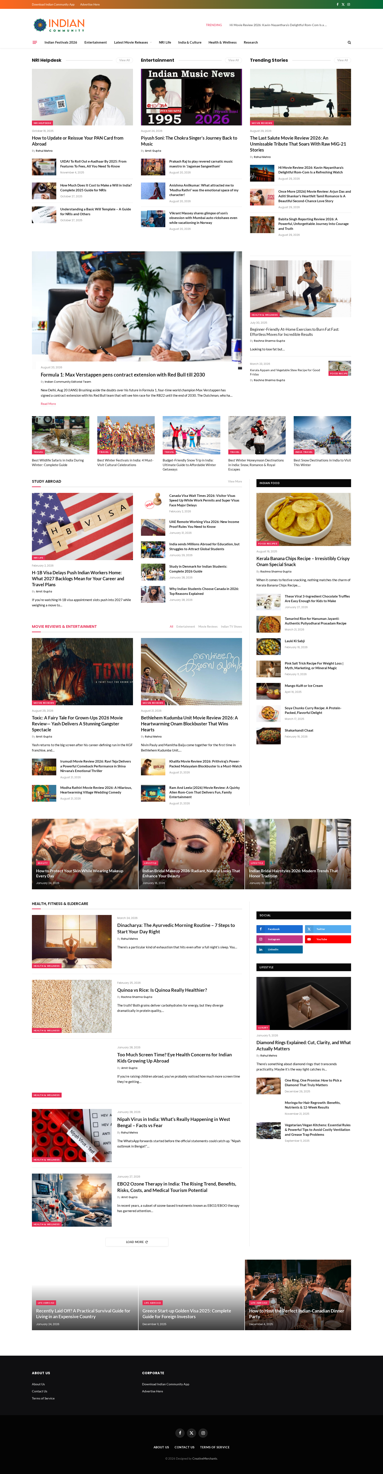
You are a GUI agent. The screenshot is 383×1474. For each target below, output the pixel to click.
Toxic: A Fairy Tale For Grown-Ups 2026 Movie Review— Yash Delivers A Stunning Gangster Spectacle (77, 723)
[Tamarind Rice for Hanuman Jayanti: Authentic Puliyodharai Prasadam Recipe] (268, 624)
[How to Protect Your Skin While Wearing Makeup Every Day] (85, 854)
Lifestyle (150, 863)
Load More (135, 1242)
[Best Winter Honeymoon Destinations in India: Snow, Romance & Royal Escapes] (257, 435)
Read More (48, 403)
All (171, 626)
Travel (38, 452)
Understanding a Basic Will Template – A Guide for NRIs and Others (95, 211)
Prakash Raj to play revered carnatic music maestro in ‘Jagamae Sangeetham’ (201, 163)
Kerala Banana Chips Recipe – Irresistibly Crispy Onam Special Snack (303, 561)
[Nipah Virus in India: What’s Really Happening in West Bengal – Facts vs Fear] (72, 1135)
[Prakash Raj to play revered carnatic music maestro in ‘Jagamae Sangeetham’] (153, 167)
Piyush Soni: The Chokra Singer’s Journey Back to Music (189, 140)
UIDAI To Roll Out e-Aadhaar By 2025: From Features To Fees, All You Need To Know (93, 163)
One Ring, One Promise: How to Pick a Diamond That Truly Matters (313, 1082)
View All (124, 60)
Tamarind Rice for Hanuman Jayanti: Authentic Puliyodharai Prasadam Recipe (315, 621)
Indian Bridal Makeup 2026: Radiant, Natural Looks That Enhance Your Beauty (191, 873)
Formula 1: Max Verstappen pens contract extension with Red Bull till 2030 (123, 375)
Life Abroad (46, 1303)
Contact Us (39, 1391)
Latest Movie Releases (131, 42)
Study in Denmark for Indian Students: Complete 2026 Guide (198, 568)
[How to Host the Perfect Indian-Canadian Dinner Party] (298, 1295)
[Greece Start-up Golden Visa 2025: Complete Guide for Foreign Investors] (192, 1295)
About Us (38, 1384)
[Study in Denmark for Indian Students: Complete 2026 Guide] (153, 572)
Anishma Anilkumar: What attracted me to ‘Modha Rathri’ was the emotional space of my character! (203, 190)
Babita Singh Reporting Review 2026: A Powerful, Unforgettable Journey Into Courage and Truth (313, 224)
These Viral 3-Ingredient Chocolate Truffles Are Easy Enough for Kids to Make (317, 598)
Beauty (43, 863)
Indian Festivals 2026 (61, 42)
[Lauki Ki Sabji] (268, 646)
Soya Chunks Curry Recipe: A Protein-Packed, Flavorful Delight (313, 710)
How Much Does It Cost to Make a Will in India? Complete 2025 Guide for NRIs (96, 187)
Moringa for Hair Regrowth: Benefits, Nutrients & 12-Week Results (312, 1105)
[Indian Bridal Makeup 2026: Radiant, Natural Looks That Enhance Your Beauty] (192, 854)
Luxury (263, 1027)
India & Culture (189, 42)
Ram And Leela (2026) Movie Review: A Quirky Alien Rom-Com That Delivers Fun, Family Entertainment (204, 792)
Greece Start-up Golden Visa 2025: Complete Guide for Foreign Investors (187, 1313)
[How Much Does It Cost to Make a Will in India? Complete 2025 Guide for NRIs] (44, 191)
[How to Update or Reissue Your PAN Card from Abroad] (82, 97)
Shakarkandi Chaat (299, 730)
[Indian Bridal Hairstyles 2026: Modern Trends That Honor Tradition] (298, 854)
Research (251, 42)
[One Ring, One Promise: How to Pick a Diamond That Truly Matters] (268, 1086)
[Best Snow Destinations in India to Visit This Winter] (322, 435)
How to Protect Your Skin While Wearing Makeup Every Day (79, 873)
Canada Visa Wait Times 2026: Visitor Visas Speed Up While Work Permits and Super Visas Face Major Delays (204, 500)
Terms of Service (43, 1398)
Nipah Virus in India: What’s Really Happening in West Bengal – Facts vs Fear (173, 1122)
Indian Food (269, 483)
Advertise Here (90, 4)
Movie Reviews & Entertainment (64, 626)
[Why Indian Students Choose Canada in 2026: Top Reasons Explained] (153, 594)
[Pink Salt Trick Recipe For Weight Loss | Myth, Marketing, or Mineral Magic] (268, 669)
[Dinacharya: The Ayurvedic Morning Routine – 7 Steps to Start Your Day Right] (72, 941)
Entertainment (95, 42)
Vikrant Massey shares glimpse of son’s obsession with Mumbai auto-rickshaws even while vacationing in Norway (203, 218)
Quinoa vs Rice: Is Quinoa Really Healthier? (162, 990)
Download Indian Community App (53, 4)
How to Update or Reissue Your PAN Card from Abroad (77, 140)
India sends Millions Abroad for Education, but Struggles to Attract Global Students (204, 546)
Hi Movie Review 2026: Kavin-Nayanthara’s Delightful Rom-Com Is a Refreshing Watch (279, 25)
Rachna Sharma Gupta (269, 341)
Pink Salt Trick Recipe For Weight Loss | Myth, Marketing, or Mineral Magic (314, 665)
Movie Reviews (262, 123)
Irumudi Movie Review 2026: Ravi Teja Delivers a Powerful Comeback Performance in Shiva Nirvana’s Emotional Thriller (95, 766)
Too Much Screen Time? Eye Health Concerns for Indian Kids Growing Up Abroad (174, 1058)
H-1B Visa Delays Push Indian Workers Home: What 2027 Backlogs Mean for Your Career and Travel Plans (78, 578)
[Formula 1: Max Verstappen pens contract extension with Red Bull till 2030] (137, 310)
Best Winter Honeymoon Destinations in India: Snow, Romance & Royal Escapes (256, 464)
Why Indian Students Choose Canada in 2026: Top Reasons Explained (204, 591)
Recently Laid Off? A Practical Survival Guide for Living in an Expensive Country (83, 1313)
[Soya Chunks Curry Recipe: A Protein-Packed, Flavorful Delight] (268, 713)
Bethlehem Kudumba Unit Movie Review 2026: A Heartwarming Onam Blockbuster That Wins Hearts (189, 723)
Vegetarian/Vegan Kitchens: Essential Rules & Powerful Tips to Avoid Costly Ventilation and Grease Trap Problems (318, 1129)
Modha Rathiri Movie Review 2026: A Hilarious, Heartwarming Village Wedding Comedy (96, 790)
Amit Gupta (153, 151)
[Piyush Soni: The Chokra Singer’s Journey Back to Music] (191, 97)
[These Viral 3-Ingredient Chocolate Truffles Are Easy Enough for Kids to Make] (268, 602)
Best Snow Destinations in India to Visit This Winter (322, 462)
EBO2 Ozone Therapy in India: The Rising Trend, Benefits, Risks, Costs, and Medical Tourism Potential (176, 1187)
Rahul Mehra (44, 151)
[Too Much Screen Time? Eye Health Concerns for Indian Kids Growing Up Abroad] (72, 1070)
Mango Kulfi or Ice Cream (304, 686)
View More (235, 481)
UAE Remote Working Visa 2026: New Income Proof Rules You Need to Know (204, 524)
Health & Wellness (223, 42)
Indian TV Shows (231, 626)
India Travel (304, 452)
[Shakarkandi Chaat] (268, 736)
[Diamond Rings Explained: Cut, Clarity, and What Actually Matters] (303, 1003)
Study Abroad (46, 481)
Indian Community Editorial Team (68, 382)
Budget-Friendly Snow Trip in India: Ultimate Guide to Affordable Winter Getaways (189, 464)
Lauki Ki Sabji (295, 641)
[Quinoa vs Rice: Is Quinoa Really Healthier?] (72, 1006)
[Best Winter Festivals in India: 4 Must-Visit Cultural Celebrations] (126, 435)
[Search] (349, 42)
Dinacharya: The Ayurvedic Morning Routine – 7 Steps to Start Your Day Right (176, 928)
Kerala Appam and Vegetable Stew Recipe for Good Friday (285, 372)
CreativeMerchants (204, 1458)
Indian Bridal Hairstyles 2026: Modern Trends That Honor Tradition (293, 873)
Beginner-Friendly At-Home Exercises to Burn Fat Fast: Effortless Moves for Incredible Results (294, 332)
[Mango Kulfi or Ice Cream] (268, 691)
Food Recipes (339, 373)
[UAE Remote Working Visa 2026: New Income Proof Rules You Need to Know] (153, 527)
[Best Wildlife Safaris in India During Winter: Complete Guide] (60, 435)
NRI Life (165, 42)
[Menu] (35, 42)
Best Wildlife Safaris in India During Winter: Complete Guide (58, 462)
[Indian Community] (59, 25)
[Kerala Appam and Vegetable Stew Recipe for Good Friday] (339, 368)
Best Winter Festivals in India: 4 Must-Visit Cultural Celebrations (125, 462)
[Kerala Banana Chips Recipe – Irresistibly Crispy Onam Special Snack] (303, 519)
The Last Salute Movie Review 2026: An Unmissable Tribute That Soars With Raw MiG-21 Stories (298, 143)
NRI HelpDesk (42, 123)
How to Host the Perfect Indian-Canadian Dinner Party (296, 1313)
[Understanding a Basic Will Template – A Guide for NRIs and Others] (44, 214)
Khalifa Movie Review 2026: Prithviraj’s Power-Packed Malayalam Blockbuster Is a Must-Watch (205, 763)
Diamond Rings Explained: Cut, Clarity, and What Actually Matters (303, 1045)
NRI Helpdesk (46, 60)
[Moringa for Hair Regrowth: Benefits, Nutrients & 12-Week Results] (268, 1108)
